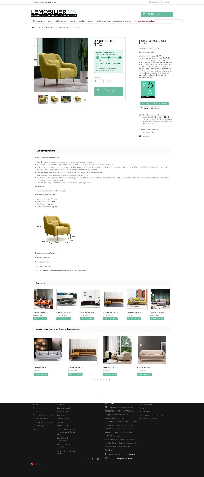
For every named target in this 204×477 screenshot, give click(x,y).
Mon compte (144, 400)
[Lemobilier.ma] (54, 11)
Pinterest (156, 108)
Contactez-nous (154, 2)
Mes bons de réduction (148, 419)
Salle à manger (60, 21)
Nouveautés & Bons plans (144, 21)
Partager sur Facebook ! (150, 129)
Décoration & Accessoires (122, 21)
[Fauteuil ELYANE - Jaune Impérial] (43, 99)
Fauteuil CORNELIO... (111, 367)
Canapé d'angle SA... (64, 312)
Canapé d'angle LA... (111, 312)
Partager (145, 108)
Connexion (166, 2)
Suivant (85, 100)
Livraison (60, 422)
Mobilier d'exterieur (103, 21)
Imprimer (146, 136)
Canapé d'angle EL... (41, 312)
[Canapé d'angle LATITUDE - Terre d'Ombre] (83, 350)
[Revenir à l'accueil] (33, 27)
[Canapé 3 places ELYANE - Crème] (152, 350)
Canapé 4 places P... (88, 312)
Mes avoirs (143, 408)
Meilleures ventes (63, 412)
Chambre (73, 21)
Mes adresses (144, 412)
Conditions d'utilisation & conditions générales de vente (66, 432)
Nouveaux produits (64, 408)
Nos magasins (62, 415)
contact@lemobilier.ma (123, 459)
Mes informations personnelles (151, 415)
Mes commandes (146, 405)
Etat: (140, 52)
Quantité (97, 77)
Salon (50, 21)
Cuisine (82, 21)
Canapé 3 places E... (135, 312)
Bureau (90, 21)
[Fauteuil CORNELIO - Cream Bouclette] (117, 350)
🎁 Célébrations (37, 464)
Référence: (143, 49)
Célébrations (39, 21)
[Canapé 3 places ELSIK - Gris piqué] (48, 350)
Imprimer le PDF (149, 133)
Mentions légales (63, 426)
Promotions (61, 404)
